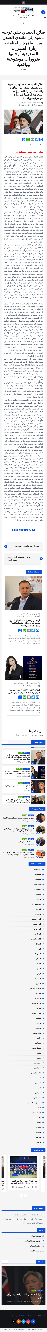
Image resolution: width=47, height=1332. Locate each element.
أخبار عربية (24, 683)
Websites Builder (27, 1316)
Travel (38, 909)
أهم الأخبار (22, 102)
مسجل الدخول (29, 735)
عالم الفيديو (37, 1068)
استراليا (20, 783)
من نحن (38, 1137)
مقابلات (38, 1127)
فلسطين (38, 1083)
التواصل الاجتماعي (35, 988)
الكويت (38, 1018)
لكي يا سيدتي (36, 1112)
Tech (39, 899)
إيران (39, 949)
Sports (38, 894)
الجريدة (38, 993)
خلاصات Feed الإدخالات (33, 1241)
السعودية (38, 998)
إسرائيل (38, 944)
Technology (36, 904)
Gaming (38, 879)
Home (23, 69)
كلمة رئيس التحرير (35, 1103)
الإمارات (38, 974)
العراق (16, 102)
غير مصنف (37, 1078)
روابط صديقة (36, 1048)
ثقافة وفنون (37, 1033)
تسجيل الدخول (36, 1236)
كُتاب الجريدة (37, 1098)
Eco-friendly (37, 1215)
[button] (3, 742)
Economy (37, 869)
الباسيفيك (38, 979)
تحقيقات (38, 1028)
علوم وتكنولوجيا (36, 1073)
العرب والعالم (36, 1013)
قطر (39, 1088)
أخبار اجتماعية (36, 919)
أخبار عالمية (37, 924)
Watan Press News (34, 102)
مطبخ (39, 1122)
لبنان (39, 1107)
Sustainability (21, 1215)
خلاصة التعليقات (35, 1246)
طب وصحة (37, 1063)
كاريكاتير (38, 1093)
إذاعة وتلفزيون (36, 939)
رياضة (39, 1053)
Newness (37, 884)
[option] (23, 757)
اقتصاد (18, 614)
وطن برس (33, 614)
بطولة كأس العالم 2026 (34, 1223)
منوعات (38, 1142)
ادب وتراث (37, 954)
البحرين (38, 983)
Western (38, 914)
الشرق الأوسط (36, 1003)
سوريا (39, 1058)
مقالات (38, 1132)
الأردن (39, 969)
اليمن (39, 1023)
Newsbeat (37, 889)
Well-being (21, 1219)
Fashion (38, 874)
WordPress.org (35, 1251)
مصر (39, 1117)
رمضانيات (38, 1043)
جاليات (39, 1038)
